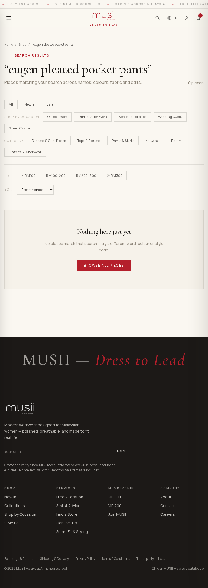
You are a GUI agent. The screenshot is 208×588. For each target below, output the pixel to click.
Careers (167, 514)
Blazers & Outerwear (25, 152)
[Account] (187, 18)
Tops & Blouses (89, 140)
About (165, 496)
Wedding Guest (170, 117)
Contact (167, 505)
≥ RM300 (115, 175)
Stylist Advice (68, 505)
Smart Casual (20, 128)
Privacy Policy (85, 559)
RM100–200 (56, 175)
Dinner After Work (93, 117)
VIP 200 (115, 505)
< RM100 (29, 175)
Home (8, 45)
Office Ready (57, 117)
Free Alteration (69, 496)
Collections (14, 505)
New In (29, 104)
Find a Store (66, 514)
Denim (176, 140)
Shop (22, 45)
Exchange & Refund (19, 559)
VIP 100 (114, 496)
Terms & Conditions (116, 559)
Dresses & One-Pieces (49, 140)
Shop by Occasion (20, 514)
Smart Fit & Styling (72, 531)
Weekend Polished (132, 117)
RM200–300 (86, 175)
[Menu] (9, 17)
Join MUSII (117, 514)
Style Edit (12, 522)
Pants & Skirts (123, 140)
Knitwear (152, 140)
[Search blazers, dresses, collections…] (157, 18)
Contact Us (66, 522)
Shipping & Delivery (54, 559)
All (11, 104)
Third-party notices (150, 559)
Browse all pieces (104, 265)
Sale (50, 104)
